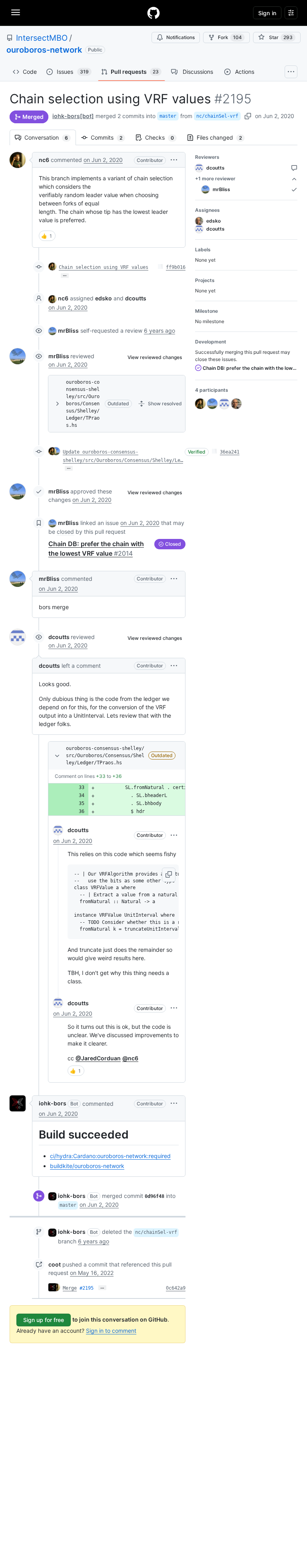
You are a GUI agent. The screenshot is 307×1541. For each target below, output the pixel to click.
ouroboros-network (44, 50)
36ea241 (229, 452)
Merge (70, 1288)
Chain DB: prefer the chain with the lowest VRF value (249, 368)
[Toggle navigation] (16, 12)
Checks (163, 137)
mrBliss (68, 330)
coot (54, 1264)
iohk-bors (52, 1103)
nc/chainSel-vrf (217, 116)
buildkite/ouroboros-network (87, 1165)
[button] (174, 159)
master (167, 116)
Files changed (223, 137)
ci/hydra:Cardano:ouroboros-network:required (110, 1155)
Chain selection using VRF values (103, 267)
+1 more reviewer (215, 179)
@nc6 (130, 1058)
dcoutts (59, 636)
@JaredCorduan (98, 1058)
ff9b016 (175, 267)
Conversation (50, 137)
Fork (230, 37)
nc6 (44, 159)
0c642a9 (175, 1288)
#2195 (87, 1288)
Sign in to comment (111, 1330)
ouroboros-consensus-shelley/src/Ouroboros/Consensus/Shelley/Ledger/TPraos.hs (83, 403)
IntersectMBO (42, 38)
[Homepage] (153, 12)
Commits (110, 137)
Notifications (180, 37)
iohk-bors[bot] (73, 115)
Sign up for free (43, 1319)
